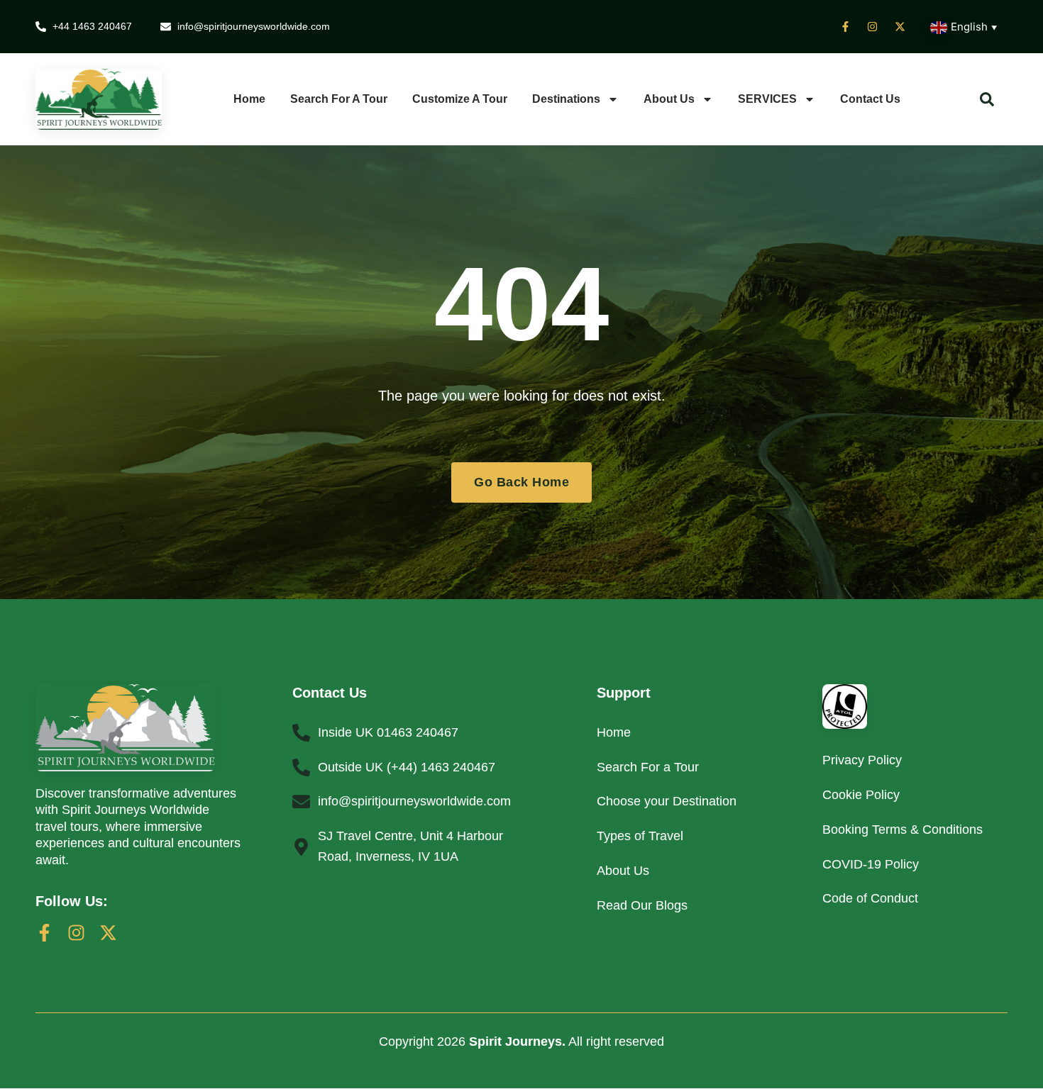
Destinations (566, 99)
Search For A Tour (338, 99)
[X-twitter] (108, 933)
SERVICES (767, 99)
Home (249, 99)
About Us (669, 99)
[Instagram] (76, 933)
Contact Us (870, 99)
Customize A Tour (459, 99)
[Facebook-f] (44, 933)
